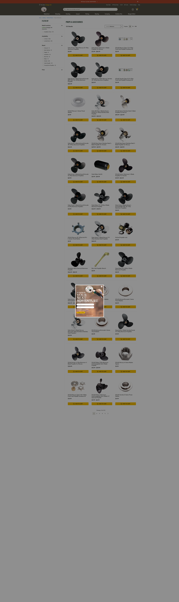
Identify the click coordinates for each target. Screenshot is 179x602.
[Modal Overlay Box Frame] (89, 301)
